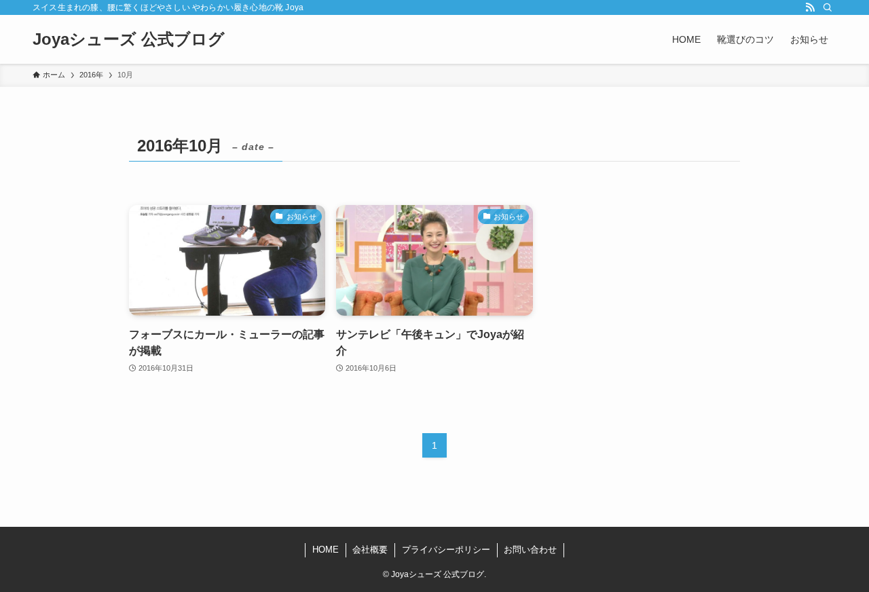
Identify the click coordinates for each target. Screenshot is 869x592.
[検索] (827, 7)
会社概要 (370, 549)
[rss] (810, 7)
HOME (325, 549)
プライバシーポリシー (446, 549)
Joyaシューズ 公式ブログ (129, 39)
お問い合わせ (530, 549)
